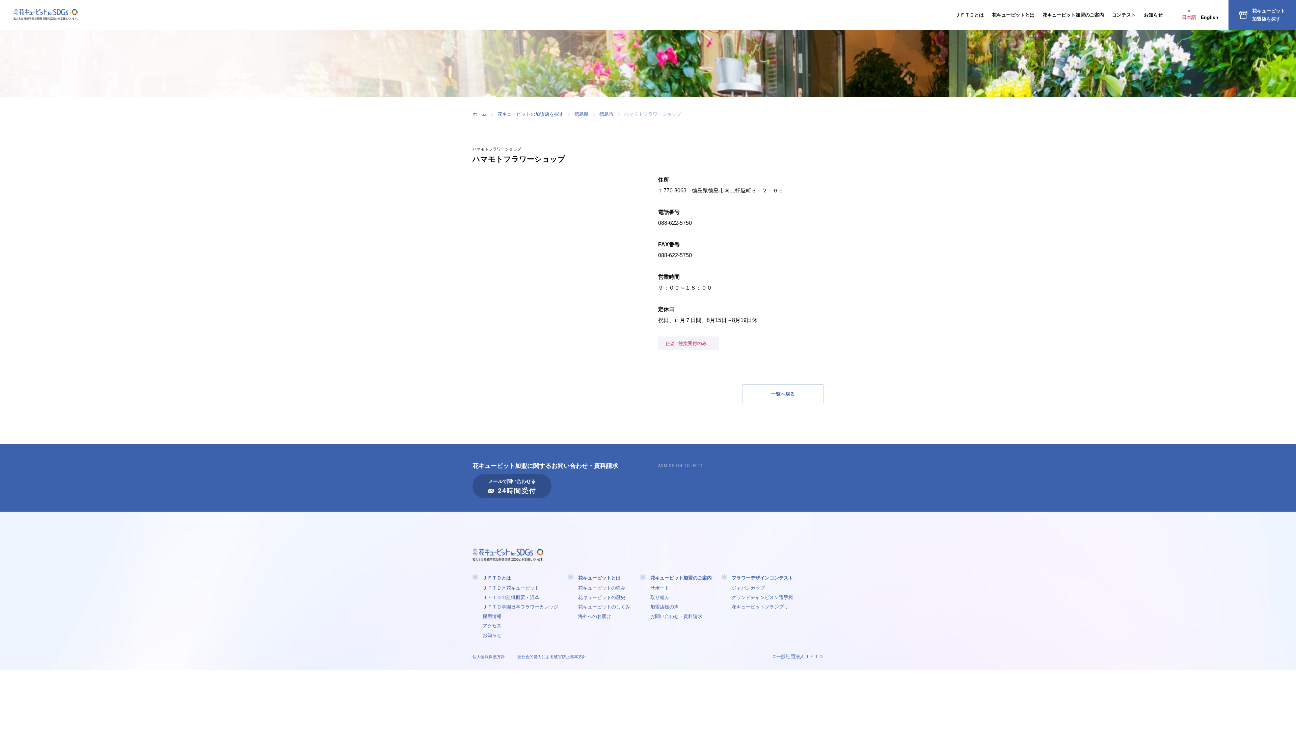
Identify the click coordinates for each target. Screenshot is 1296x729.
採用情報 (492, 616)
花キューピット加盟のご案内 (1073, 15)
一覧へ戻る (783, 394)
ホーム (480, 114)
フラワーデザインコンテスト (762, 577)
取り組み (659, 597)
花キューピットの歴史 (601, 597)
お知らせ (1153, 15)
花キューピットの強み (601, 588)
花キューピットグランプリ (760, 607)
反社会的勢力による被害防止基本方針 (551, 656)
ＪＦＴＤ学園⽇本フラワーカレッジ (520, 607)
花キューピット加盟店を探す (1268, 15)
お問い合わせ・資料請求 (676, 616)
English (1209, 17)
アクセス (492, 625)
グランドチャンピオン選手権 (762, 597)
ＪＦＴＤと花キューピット (511, 588)
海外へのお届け (594, 616)
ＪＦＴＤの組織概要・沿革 (511, 597)
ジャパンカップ (748, 588)
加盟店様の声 (664, 607)
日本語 (1189, 17)
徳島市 (606, 114)
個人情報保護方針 (489, 656)
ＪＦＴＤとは (969, 15)
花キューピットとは (1013, 15)
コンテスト (1124, 15)
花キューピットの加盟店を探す (530, 114)
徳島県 (581, 114)
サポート (659, 588)
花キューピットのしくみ (604, 607)
